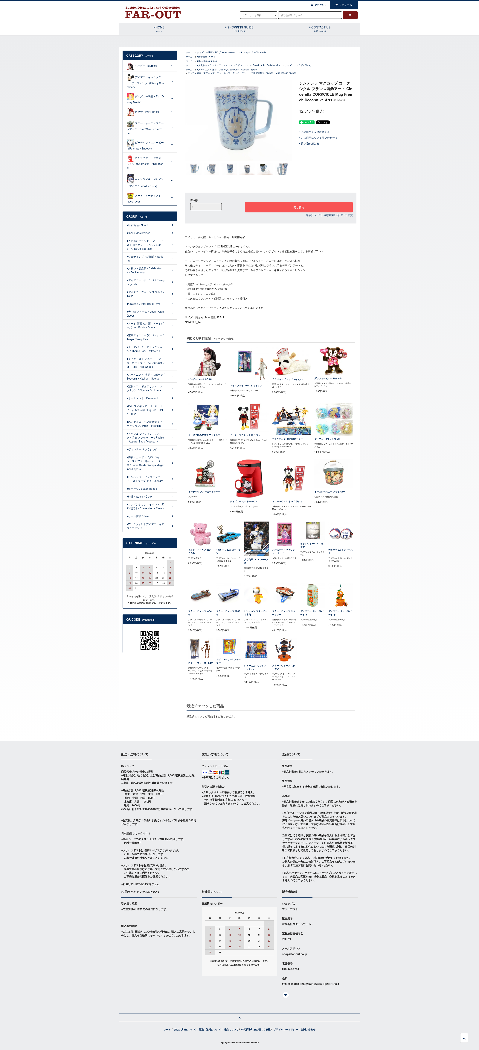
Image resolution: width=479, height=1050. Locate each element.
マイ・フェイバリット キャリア (246, 385)
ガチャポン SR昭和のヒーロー (287, 438)
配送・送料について (210, 1029)
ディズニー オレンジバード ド (311, 613)
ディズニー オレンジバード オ (339, 613)
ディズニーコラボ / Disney (298, 65)
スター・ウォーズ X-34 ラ (200, 613)
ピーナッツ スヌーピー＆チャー (204, 491)
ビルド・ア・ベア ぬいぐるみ (199, 551)
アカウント (321, 5)
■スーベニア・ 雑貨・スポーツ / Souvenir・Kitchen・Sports (227, 69)
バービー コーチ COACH (200, 379)
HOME (159, 29)
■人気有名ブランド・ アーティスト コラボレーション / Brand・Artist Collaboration (238, 65)
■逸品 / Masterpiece (207, 60)
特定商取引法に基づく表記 (338, 215)
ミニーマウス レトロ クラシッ (287, 501)
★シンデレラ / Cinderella (253, 52)
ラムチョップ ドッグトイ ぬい (287, 379)
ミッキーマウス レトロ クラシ (245, 435)
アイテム (346, 5)
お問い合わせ (308, 1029)
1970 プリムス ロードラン (228, 551)
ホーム (189, 52)
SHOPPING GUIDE (240, 29)
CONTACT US (321, 29)
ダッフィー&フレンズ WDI (327, 439)
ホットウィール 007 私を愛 (311, 545)
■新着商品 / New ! (206, 56)
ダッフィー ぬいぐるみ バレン (329, 378)
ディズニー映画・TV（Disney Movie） (216, 52)
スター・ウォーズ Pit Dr (200, 662)
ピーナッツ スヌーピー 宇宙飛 (255, 613)
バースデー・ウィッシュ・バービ (283, 551)
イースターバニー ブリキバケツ (330, 491)
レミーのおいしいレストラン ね (255, 667)
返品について (313, 215)
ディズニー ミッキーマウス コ (245, 501)
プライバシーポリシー (286, 1029)
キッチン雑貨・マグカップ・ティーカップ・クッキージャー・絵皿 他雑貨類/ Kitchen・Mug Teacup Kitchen (242, 72)
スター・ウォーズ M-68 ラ (228, 613)
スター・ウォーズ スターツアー (283, 613)
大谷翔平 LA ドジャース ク (340, 551)
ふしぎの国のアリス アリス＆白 (204, 435)
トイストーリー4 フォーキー (228, 661)
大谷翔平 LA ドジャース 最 (256, 561)
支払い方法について (185, 1029)
